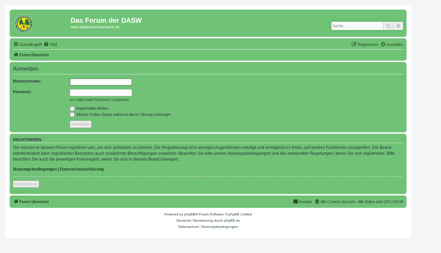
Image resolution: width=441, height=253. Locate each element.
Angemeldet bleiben (92, 108)
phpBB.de (232, 220)
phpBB (189, 214)
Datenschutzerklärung (82, 169)
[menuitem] (50, 44)
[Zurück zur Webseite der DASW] (41, 22)
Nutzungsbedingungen (35, 169)
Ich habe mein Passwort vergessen (99, 100)
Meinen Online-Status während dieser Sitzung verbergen (123, 114)
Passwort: (22, 92)
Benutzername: (27, 81)
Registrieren (26, 184)
